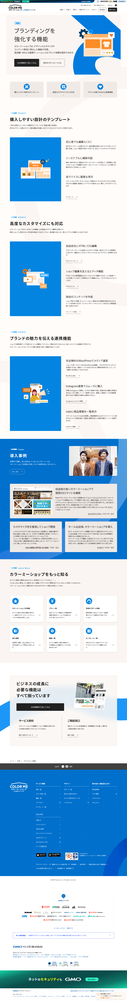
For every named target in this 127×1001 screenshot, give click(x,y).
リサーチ (68, 996)
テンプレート (69, 197)
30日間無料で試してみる (26, 62)
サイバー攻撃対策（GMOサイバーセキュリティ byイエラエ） (35, 956)
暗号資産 (87, 996)
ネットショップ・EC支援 (31, 996)
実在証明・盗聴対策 (17, 956)
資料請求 (102, 10)
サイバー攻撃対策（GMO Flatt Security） (59, 956)
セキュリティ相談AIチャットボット (69, 954)
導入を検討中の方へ (86, 5)
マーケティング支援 (60, 996)
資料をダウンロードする (52, 62)
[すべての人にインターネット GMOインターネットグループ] (113, 1)
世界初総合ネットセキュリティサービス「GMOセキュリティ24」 (26, 955)
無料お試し (112, 10)
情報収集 (74, 996)
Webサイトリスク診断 (56, 955)
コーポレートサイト (59, 928)
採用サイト (70, 928)
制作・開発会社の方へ (99, 5)
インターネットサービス (18, 996)
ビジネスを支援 (42, 996)
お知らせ (110, 5)
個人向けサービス (95, 996)
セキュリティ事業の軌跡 (83, 956)
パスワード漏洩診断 (45, 955)
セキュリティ (51, 996)
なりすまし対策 (73, 956)
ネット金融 (80, 996)
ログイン (94, 10)
